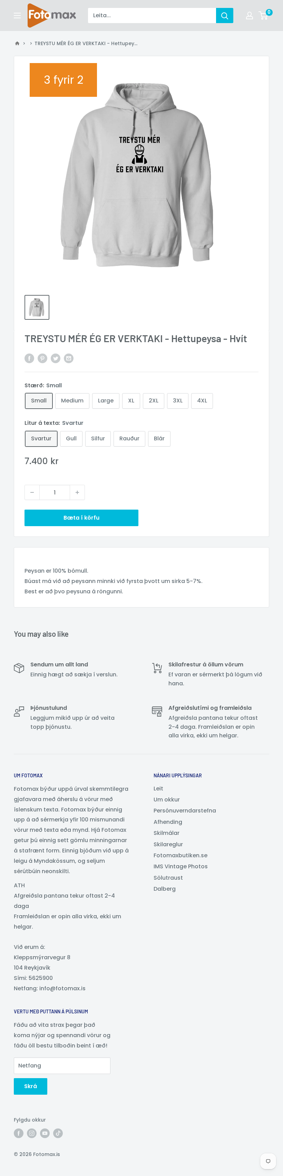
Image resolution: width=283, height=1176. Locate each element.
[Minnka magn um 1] (32, 492)
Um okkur (167, 800)
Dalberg (165, 889)
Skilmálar (166, 833)
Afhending (168, 822)
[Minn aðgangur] (249, 15)
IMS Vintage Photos (181, 866)
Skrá (30, 1086)
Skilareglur (168, 844)
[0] (263, 15)
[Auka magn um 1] (77, 492)
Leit (158, 788)
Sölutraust (168, 878)
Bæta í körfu (81, 518)
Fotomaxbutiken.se (180, 855)
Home (17, 43)
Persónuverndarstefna (185, 811)
